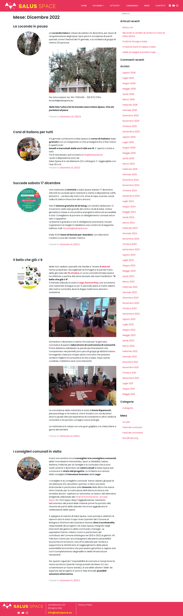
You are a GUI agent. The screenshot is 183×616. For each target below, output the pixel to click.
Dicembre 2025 (130, 115)
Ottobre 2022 (129, 308)
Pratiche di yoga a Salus (134, 41)
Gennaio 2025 (129, 174)
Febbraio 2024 (130, 228)
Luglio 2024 (128, 201)
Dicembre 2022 (130, 297)
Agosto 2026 (129, 72)
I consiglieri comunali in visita (37, 451)
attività (114, 5)
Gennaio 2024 (129, 233)
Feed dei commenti (132, 432)
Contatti (160, 5)
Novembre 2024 (130, 185)
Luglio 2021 (127, 383)
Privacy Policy (85, 604)
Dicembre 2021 (130, 362)
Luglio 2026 (128, 78)
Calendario (132, 5)
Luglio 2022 (128, 324)
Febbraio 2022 (129, 351)
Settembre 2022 (131, 313)
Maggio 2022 (129, 335)
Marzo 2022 (128, 345)
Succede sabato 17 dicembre (36, 183)
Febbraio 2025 (130, 169)
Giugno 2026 (128, 83)
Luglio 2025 (128, 142)
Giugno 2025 (128, 147)
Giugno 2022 (128, 329)
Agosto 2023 (128, 254)
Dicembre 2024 (130, 179)
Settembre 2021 (130, 378)
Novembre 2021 (130, 367)
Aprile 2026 (128, 94)
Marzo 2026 (128, 99)
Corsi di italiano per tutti (33, 132)
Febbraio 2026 (130, 104)
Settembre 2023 (131, 249)
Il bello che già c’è (27, 260)
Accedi (126, 422)
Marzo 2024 (128, 222)
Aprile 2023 (128, 276)
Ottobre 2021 (129, 372)
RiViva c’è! (127, 27)
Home (84, 5)
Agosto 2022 (128, 319)
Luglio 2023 (128, 260)
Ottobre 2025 (129, 126)
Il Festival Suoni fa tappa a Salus (139, 46)
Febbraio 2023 (129, 287)
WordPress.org (130, 438)
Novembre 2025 (130, 120)
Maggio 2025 (129, 153)
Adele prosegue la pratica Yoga (139, 52)
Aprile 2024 (128, 217)
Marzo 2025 (128, 163)
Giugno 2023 (128, 265)
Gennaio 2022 (129, 356)
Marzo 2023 (128, 281)
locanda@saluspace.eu (75, 228)
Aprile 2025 (128, 158)
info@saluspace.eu (93, 154)
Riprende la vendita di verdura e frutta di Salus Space (143, 34)
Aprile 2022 (128, 340)
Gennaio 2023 (129, 292)
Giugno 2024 (129, 206)
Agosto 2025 (129, 136)
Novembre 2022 (130, 303)
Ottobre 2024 (129, 190)
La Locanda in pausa (30, 26)
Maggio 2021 (128, 394)
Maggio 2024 (129, 212)
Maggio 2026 (129, 88)
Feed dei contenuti (132, 427)
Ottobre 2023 (129, 244)
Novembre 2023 (130, 238)
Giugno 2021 (128, 388)
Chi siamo (97, 5)
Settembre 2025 (131, 131)
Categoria (127, 408)
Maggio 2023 (129, 270)
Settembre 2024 (131, 195)
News (146, 5)
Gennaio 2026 (129, 110)
